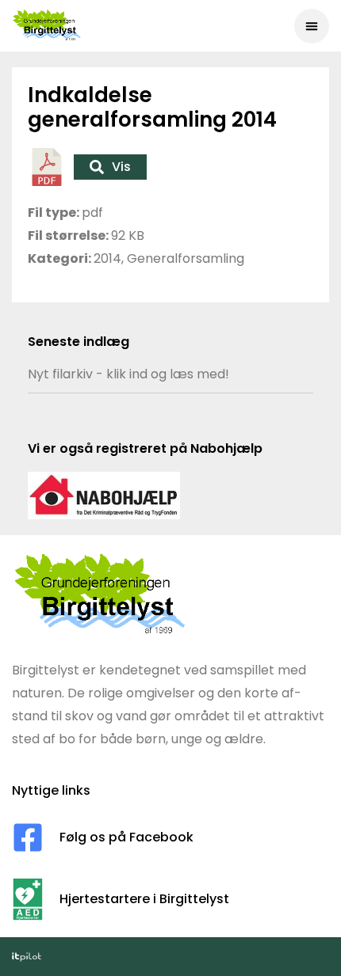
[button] (311, 26)
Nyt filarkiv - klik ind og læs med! (128, 374)
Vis (121, 167)
